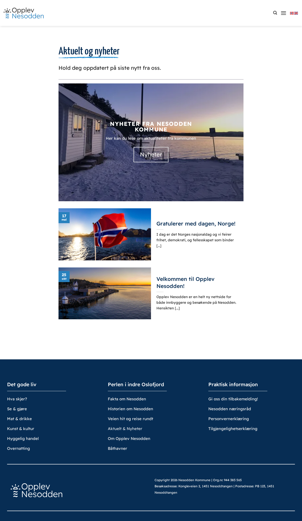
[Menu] (284, 13)
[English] (296, 13)
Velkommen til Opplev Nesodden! (185, 282)
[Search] (275, 12)
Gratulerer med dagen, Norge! (195, 223)
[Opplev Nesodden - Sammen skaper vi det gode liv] (24, 13)
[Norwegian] (292, 13)
